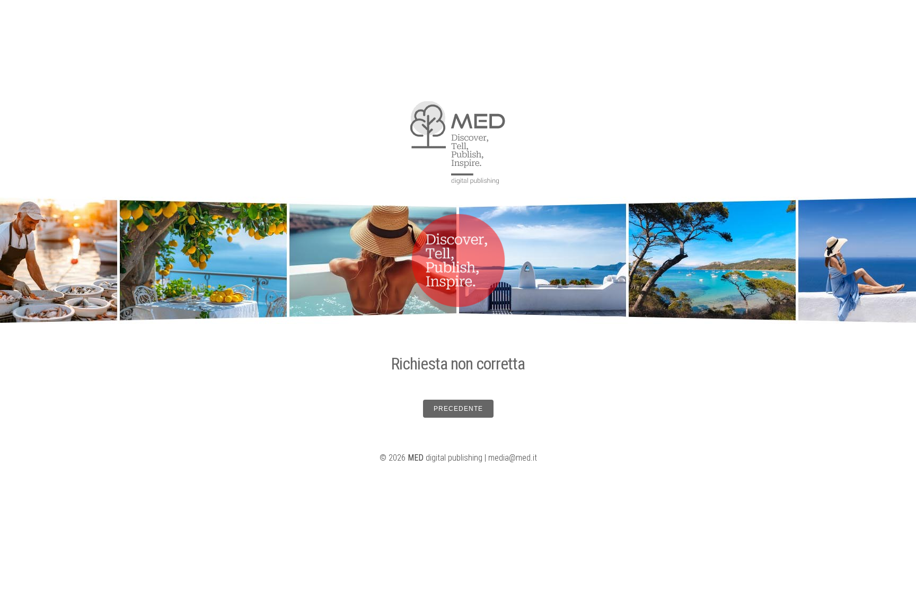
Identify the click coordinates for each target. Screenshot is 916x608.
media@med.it (512, 458)
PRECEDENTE (458, 408)
